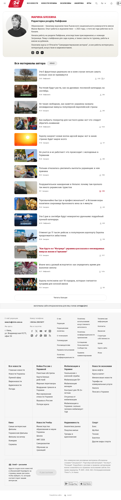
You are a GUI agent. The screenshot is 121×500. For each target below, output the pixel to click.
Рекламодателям (63, 345)
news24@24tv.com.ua (13, 322)
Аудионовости (15, 385)
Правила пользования (65, 350)
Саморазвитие (43, 443)
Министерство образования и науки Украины (46, 429)
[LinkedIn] (37, 52)
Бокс (94, 426)
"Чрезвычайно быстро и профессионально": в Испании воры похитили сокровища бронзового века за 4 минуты (71, 202)
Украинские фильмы (18, 433)
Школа (40, 436)
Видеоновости (15, 381)
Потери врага (43, 404)
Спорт (95, 422)
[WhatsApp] (41, 336)
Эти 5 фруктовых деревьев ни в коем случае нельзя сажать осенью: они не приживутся (70, 73)
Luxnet (69, 495)
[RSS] (50, 336)
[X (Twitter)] (36, 331)
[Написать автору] (42, 52)
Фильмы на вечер (17, 437)
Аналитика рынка (72, 426)
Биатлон (96, 438)
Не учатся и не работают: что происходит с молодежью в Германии (68, 154)
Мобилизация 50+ (72, 380)
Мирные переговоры (46, 383)
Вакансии (101, 331)
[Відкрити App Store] (86, 484)
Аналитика (79, 3)
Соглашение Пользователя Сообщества (83, 345)
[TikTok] (36, 336)
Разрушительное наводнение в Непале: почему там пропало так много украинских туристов (70, 186)
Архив (100, 343)
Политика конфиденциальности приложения (86, 335)
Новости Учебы (44, 422)
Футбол (95, 430)
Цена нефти (97, 370)
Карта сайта (102, 348)
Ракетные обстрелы (46, 373)
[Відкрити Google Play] (71, 484)
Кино (11, 422)
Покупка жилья (71, 430)
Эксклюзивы (65, 3)
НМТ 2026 (41, 440)
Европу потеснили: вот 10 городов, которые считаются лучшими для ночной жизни (68, 282)
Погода (12, 389)
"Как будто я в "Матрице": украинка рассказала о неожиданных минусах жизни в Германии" (71, 250)
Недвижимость (71, 422)
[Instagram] (32, 52)
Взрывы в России (44, 400)
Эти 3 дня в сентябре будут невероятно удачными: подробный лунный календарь (71, 218)
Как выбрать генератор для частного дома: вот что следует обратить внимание (70, 121)
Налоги (95, 388)
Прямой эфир (15, 377)
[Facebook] (32, 331)
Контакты (101, 326)
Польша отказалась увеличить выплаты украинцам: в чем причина (69, 170)
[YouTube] (41, 331)
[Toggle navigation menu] (5, 3)
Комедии (13, 440)
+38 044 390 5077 (37, 322)
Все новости (32, 3)
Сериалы (13, 444)
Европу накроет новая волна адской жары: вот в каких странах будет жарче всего (68, 137)
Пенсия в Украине (100, 392)
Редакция (61, 323)
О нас (59, 319)
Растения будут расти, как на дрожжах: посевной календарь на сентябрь (72, 89)
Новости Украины (49, 3)
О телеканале (62, 336)
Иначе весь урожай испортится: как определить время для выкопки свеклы (69, 266)
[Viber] (32, 336)
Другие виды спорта (101, 441)
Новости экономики (102, 366)
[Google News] (45, 336)
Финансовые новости (102, 377)
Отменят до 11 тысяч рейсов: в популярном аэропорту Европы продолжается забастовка (71, 234)
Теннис (95, 434)
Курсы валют (98, 374)
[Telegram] (45, 331)
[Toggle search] (96, 3)
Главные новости (17, 370)
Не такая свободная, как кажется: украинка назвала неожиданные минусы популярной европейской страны (68, 105)
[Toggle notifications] (111, 3)
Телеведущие (62, 340)
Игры (89, 3)
